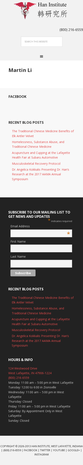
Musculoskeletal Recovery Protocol (36, 164)
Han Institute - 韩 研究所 (41, 10)
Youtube (59, 450)
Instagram (41, 454)
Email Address (40, 226)
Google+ (74, 450)
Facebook (17, 96)
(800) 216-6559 (18, 378)
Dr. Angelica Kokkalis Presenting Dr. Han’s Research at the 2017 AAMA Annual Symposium (40, 174)
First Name (18, 241)
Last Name (18, 256)
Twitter (45, 450)
